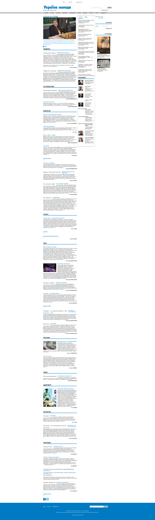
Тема (45, 372)
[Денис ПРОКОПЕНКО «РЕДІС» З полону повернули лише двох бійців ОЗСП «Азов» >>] (86, 123)
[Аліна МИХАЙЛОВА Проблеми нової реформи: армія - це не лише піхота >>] (86, 116)
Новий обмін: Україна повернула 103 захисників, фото (85, 61)
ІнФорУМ (46, 111)
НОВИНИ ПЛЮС (47, 158)
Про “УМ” (70, 2)
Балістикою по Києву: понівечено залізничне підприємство (84, 35)
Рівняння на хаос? (58, 446)
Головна (46, 12)
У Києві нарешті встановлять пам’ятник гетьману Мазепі (86, 26)
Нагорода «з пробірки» (61, 282)
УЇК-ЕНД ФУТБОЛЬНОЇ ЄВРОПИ (50, 236)
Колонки (82, 77)
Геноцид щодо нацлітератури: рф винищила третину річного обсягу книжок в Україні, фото (85, 71)
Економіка (64, 12)
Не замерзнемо (56, 197)
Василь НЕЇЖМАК (73, 367)
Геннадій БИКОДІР (73, 194)
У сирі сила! (46, 145)
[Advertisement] (104, 91)
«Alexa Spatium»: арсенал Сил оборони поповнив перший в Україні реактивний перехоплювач (86, 53)
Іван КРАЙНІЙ (74, 407)
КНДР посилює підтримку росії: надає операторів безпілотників (85, 48)
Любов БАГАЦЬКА (73, 438)
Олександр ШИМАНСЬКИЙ (71, 260)
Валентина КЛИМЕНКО (72, 123)
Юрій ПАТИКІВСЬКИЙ (72, 106)
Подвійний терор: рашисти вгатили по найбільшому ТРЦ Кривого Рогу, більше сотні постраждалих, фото (86, 44)
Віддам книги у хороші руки (64, 70)
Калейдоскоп (103, 12)
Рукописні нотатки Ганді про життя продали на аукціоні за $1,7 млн (85, 39)
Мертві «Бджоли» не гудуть (49, 246)
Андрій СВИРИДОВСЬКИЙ (71, 98)
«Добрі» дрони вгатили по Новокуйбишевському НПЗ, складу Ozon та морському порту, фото (85, 30)
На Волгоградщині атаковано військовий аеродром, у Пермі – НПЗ (85, 57)
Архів (64, 2)
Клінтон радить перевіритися (65, 90)
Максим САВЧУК (73, 67)
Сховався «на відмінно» (49, 163)
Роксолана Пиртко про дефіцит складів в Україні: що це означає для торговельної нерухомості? (86, 21)
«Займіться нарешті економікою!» (51, 457)
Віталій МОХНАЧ (73, 238)
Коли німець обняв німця (63, 263)
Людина (46, 49)
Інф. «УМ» (75, 132)
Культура (91, 12)
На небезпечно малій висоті (64, 376)
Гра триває (53, 415)
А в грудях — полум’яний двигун (51, 293)
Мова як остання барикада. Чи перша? (52, 114)
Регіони (46, 337)
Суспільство (72, 12)
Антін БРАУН (74, 155)
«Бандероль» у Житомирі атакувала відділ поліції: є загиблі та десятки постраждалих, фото (85, 66)
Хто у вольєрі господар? (62, 183)
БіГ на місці (53, 323)
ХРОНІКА (45, 231)
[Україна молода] (57, 7)
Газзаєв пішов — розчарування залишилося (53, 218)
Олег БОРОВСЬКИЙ (73, 303)
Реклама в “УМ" (79, 2)
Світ (45, 243)
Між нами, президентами (62, 482)
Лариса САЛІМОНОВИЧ (72, 353)
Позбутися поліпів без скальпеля (65, 388)
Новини (52, 12)
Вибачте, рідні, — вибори (49, 135)
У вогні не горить (47, 356)
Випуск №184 (99, 16)
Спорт (96, 12)
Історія (79, 12)
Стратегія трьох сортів (48, 101)
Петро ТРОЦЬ (74, 228)
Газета (85, 17)
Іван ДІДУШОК (74, 454)
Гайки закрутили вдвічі (48, 126)
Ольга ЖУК (74, 422)
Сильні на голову (50, 16)
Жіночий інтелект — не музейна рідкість (67, 341)
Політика (58, 12)
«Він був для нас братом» (63, 52)
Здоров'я (85, 12)
